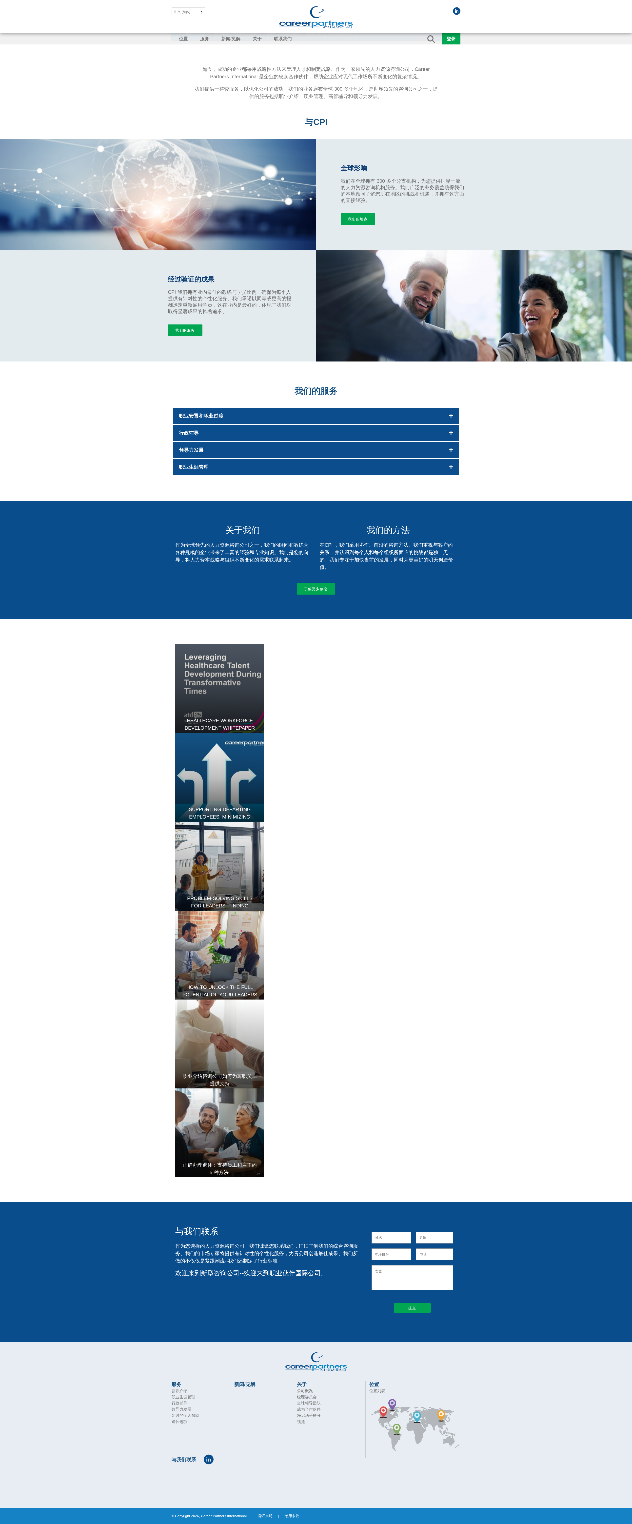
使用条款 (292, 1516)
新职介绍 (179, 1391)
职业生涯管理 (183, 1397)
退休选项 (179, 1422)
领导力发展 (181, 1409)
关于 (257, 38)
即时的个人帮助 (185, 1415)
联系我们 (283, 38)
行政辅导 (179, 1403)
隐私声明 (265, 1516)
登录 (451, 38)
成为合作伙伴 (309, 1409)
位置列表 (377, 1391)
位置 (183, 38)
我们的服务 (185, 330)
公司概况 (305, 1391)
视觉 (301, 1422)
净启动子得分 (309, 1415)
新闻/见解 (230, 38)
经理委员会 (307, 1397)
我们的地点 (358, 219)
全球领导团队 (309, 1403)
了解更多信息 (316, 589)
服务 (204, 38)
